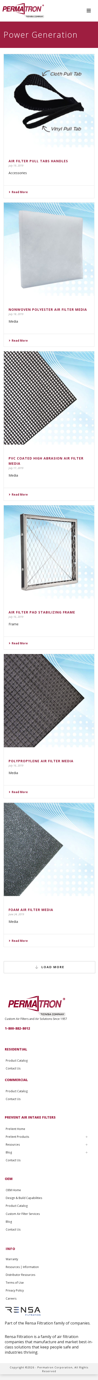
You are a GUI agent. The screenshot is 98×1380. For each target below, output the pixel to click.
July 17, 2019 (16, 468)
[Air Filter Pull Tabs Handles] (49, 100)
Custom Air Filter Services (23, 1214)
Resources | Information (22, 1267)
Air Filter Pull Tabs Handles (38, 161)
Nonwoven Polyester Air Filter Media (48, 309)
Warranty (12, 1259)
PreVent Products (17, 1137)
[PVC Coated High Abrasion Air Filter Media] (49, 398)
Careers (11, 1298)
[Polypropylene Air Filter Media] (49, 700)
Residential (16, 1049)
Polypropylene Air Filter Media (41, 761)
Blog (9, 1152)
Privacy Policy (15, 1290)
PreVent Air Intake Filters (30, 1117)
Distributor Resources (20, 1275)
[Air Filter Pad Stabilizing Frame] (49, 552)
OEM (9, 1178)
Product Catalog (17, 1061)
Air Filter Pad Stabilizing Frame (42, 612)
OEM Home (13, 1190)
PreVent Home (15, 1129)
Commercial (16, 1080)
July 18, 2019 (16, 314)
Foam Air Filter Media (31, 909)
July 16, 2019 (16, 616)
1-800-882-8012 (17, 1028)
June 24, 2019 (16, 914)
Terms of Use (15, 1283)
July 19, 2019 (16, 165)
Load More (52, 967)
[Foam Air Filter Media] (49, 849)
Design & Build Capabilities (24, 1198)
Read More (20, 192)
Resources (13, 1145)
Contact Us (13, 1068)
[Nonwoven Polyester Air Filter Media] (49, 249)
